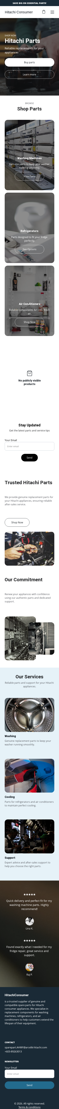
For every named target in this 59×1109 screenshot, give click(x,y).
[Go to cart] (44, 12)
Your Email (11, 440)
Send (29, 457)
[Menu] (52, 12)
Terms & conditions (29, 1107)
